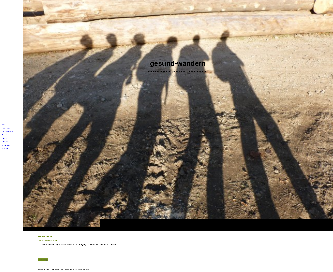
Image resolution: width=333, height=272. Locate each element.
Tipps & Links (6, 145)
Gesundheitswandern (8, 131)
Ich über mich (6, 128)
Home (3, 124)
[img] (178, 115)
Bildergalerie (5, 141)
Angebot (4, 135)
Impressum (5, 148)
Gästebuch (5, 138)
